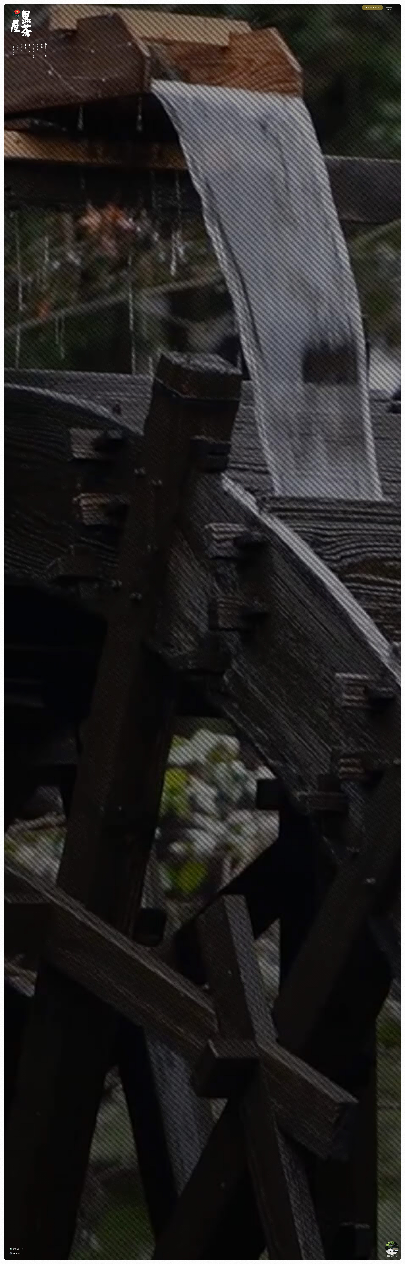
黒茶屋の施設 (25, 44)
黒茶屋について (30, 47)
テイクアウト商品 (34, 49)
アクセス (21, 47)
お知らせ (17, 46)
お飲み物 (38, 45)
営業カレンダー (19, 1249)
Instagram (17, 1253)
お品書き (42, 45)
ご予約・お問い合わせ (13, 48)
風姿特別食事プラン (46, 48)
